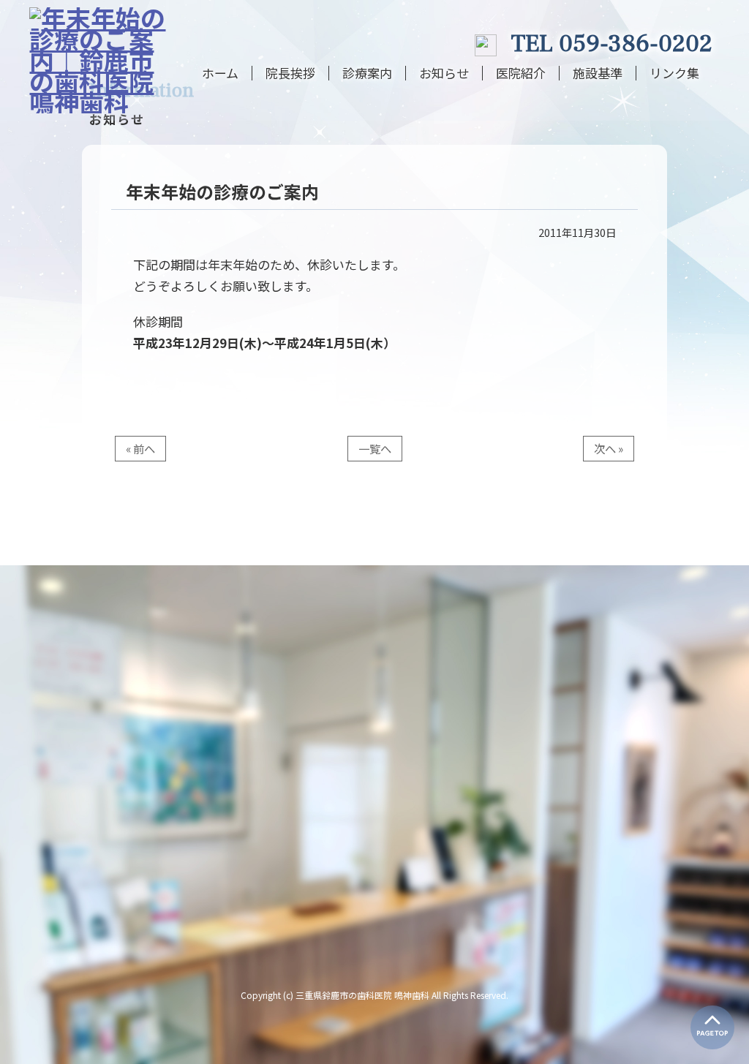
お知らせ (444, 73)
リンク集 (674, 73)
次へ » (608, 448)
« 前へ (140, 448)
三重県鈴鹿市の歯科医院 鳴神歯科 (362, 995)
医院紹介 (521, 73)
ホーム (220, 73)
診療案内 (367, 73)
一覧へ (374, 448)
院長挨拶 (290, 73)
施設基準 (597, 73)
